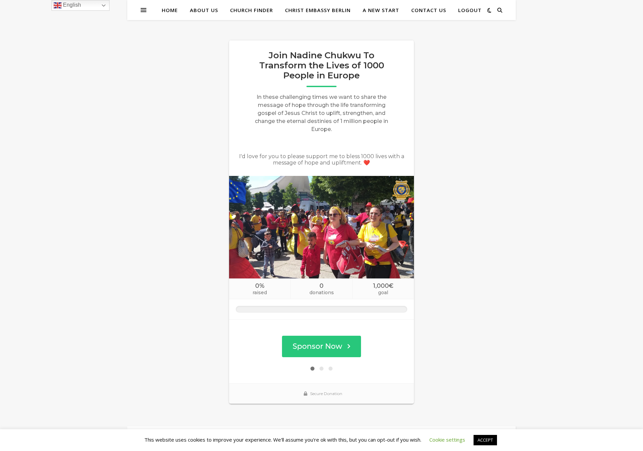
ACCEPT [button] (485, 440)
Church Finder (251, 10)
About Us (204, 10)
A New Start (381, 10)
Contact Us (428, 10)
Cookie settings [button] (447, 439)
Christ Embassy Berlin (318, 10)
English (71, 5)
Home (170, 10)
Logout (470, 10)
